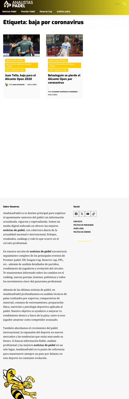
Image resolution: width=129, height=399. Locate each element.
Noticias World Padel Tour (18, 65)
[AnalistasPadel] (18, 4)
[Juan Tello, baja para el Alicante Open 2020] (21, 45)
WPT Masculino (15, 70)
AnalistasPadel (19, 84)
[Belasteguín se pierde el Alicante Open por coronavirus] (64, 45)
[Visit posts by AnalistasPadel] (6, 84)
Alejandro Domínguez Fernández (64, 92)
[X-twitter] (82, 214)
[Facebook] (76, 214)
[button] (123, 4)
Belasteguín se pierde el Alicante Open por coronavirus (64, 79)
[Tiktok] (93, 214)
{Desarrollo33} (84, 240)
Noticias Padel (14, 60)
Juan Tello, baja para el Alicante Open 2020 (20, 77)
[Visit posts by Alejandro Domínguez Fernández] (49, 88)
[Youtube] (88, 214)
